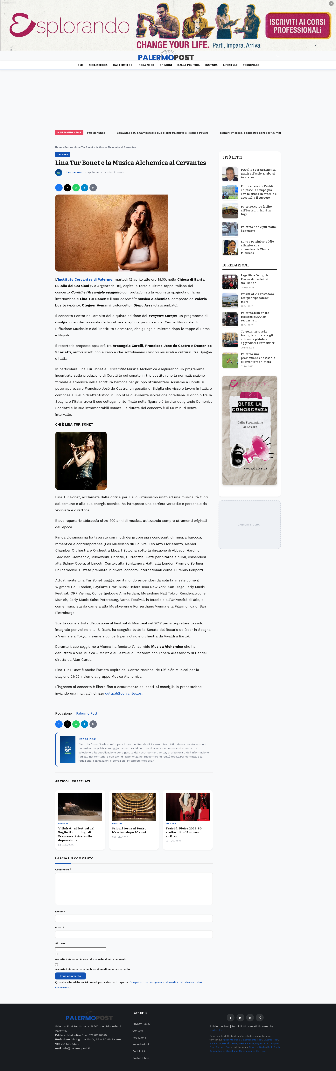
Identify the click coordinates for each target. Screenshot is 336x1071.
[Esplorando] (168, 25)
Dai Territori (123, 65)
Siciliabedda (98, 65)
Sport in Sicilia (257, 1047)
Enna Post (215, 1043)
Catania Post (271, 1039)
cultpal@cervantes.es (123, 693)
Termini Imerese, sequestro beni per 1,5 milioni (242, 132)
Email (60, 927)
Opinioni (166, 65)
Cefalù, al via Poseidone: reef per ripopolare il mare (258, 298)
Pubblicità (138, 1051)
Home (79, 65)
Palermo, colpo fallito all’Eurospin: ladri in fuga (256, 210)
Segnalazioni (140, 1044)
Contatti (137, 1030)
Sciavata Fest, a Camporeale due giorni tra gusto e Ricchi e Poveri (152, 132)
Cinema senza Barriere (252, 1051)
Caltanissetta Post (251, 1039)
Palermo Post (86, 713)
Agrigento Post (231, 1039)
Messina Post (246, 1043)
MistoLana (232, 1051)
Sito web (60, 943)
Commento (63, 869)
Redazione (75, 172)
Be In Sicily (273, 1047)
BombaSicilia (216, 1051)
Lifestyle (230, 65)
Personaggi (252, 65)
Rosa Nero (146, 65)
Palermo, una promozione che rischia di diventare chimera (258, 358)
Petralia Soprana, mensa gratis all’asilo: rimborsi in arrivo (258, 173)
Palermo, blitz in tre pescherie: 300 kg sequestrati (255, 316)
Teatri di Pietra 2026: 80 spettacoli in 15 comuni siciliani (184, 832)
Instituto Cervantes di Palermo (85, 279)
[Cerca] (278, 56)
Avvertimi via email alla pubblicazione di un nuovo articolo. (92, 969)
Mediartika (215, 1030)
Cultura (211, 65)
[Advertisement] (168, 99)
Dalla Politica (188, 65)
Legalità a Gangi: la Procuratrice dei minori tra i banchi (258, 279)
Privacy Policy (141, 1023)
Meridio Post (229, 1043)
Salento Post (223, 1047)
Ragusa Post (262, 1043)
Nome (60, 911)
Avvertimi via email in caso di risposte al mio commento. (91, 959)
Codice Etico (140, 1058)
